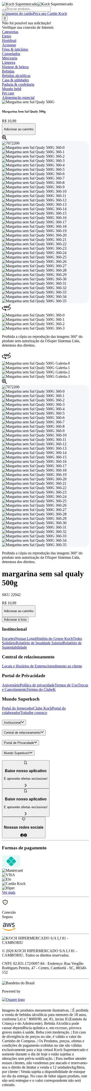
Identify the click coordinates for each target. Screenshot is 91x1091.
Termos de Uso (66, 685)
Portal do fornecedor (17, 708)
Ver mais (8, 892)
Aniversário (11, 685)
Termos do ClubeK (41, 689)
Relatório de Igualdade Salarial (39, 643)
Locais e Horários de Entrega (24, 666)
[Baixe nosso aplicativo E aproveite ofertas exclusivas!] (26, 814)
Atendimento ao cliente (64, 666)
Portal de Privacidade (19, 743)
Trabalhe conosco (33, 713)
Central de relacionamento (22, 733)
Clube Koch (42, 708)
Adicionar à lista (15, 619)
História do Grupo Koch (54, 638)
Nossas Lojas (25, 638)
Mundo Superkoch (16, 753)
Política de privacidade (37, 685)
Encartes (8, 638)
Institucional (12, 722)
